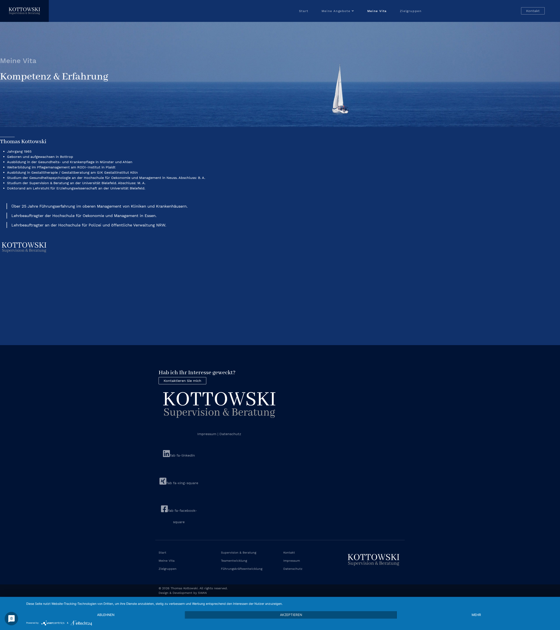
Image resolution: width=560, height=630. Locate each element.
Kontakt (533, 11)
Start (303, 11)
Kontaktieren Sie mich (182, 381)
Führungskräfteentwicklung (241, 568)
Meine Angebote (336, 11)
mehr (476, 615)
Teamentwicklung (234, 560)
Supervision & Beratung (238, 552)
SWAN (202, 593)
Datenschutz (230, 434)
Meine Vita (377, 11)
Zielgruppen (411, 11)
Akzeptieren (291, 615)
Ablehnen (105, 615)
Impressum (207, 434)
